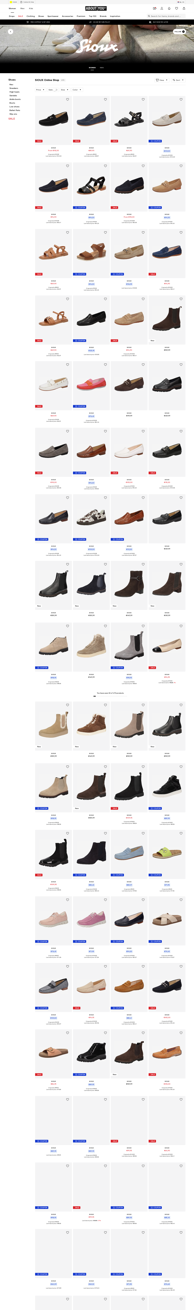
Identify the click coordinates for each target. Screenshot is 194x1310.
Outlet (15, 2)
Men (22, 8)
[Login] (161, 8)
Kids (31, 8)
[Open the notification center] (169, 8)
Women (12, 8)
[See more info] (53, 158)
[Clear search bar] (183, 16)
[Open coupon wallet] (154, 8)
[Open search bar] (148, 16)
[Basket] (184, 8)
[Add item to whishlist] (67, 99)
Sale (51, 90)
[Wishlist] (176, 8)
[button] (162, 80)
